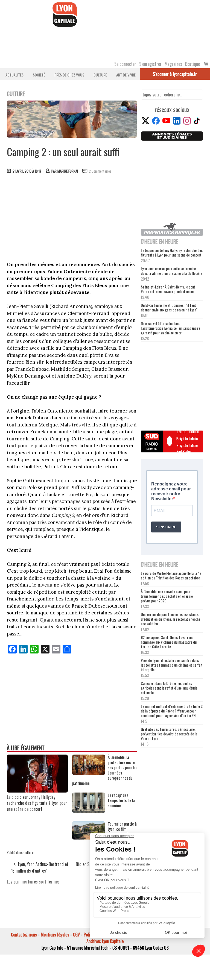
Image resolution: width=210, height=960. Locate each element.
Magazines (173, 64)
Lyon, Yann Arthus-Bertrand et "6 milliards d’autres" (39, 867)
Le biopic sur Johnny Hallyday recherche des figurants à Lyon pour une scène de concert (37, 803)
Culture (100, 75)
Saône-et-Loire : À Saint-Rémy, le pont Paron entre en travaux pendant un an (168, 289)
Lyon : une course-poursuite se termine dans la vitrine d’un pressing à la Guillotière (171, 270)
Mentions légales (55, 934)
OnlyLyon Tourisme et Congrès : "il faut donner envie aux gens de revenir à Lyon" (169, 307)
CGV (76, 934)
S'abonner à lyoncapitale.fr (175, 74)
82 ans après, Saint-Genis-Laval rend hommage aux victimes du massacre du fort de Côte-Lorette (169, 642)
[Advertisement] (72, 219)
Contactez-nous (24, 934)
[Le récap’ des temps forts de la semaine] (88, 811)
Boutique (192, 64)
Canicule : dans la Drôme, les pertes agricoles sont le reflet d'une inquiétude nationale (169, 688)
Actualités (14, 75)
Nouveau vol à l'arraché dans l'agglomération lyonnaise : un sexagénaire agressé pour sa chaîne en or (170, 328)
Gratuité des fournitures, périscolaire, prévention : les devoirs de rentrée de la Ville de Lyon (169, 734)
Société (39, 75)
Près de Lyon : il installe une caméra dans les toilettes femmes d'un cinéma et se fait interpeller (172, 665)
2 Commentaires (100, 171)
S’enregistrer (150, 64)
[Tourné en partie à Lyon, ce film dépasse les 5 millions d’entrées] (88, 837)
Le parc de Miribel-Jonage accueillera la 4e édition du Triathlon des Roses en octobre (171, 575)
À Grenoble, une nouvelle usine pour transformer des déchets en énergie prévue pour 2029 (167, 596)
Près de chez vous (69, 75)
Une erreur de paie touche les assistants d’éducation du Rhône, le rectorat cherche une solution (170, 619)
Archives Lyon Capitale (105, 941)
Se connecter (125, 64)
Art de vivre (126, 75)
